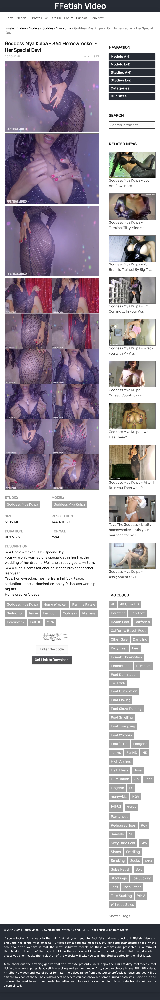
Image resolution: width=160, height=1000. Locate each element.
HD (144, 753)
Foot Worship (121, 735)
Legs (148, 779)
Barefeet (118, 613)
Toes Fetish (132, 887)
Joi (136, 779)
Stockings (119, 878)
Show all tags (119, 916)
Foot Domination (124, 675)
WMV (141, 896)
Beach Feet (120, 622)
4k (113, 604)
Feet (136, 648)
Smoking (118, 860)
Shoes (116, 852)
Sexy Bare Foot (123, 843)
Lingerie (117, 788)
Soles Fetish (120, 869)
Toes (114, 887)
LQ (131, 788)
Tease (33, 613)
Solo (139, 869)
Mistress (89, 613)
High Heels (119, 770)
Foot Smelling (122, 717)
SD (131, 834)
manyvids (119, 797)
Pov (144, 825)
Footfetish (119, 744)
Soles (148, 861)
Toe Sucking (141, 878)
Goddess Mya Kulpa (22, 504)
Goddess (70, 613)
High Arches (121, 761)
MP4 (50, 622)
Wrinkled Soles (122, 904)
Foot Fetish (118, 683)
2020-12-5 (12, 56)
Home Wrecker (55, 604)
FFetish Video (80, 6)
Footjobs (140, 744)
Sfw (144, 843)
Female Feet (121, 666)
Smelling (133, 852)
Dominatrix (16, 622)
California (142, 622)
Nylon (131, 807)
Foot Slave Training (126, 709)
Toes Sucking (121, 896)
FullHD (131, 753)
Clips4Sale (119, 639)
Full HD (35, 622)
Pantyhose (119, 816)
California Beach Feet (128, 631)
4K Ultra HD (129, 604)
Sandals (117, 834)
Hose (137, 770)
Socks (135, 860)
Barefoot (137, 613)
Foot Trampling (123, 726)
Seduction (15, 613)
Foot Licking (121, 700)
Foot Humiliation (124, 691)
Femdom (50, 613)
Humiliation (120, 779)
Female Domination (126, 657)
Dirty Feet (119, 648)
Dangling (140, 639)
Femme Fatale (83, 604)
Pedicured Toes (123, 825)
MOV (135, 797)
